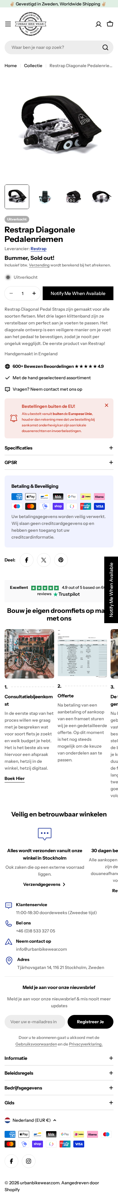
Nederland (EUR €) (32, 1120)
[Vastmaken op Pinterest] (61, 560)
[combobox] (59, 47)
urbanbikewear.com (39, 1182)
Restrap (38, 248)
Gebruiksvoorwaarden (36, 1044)
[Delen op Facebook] (27, 560)
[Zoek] (105, 47)
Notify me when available (78, 293)
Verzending (39, 265)
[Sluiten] (106, 405)
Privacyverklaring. (86, 1044)
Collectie (33, 65)
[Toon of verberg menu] (8, 24)
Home (11, 65)
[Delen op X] (44, 560)
